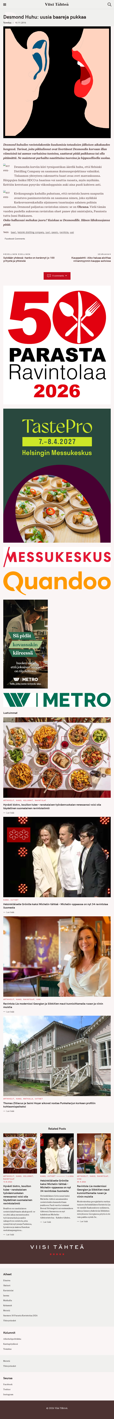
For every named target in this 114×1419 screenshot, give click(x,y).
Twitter (7, 1389)
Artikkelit (8, 800)
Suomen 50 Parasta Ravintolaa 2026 (20, 1315)
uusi (72, 232)
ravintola (64, 232)
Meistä (6, 1310)
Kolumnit (28, 800)
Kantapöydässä (10, 1343)
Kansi (19, 800)
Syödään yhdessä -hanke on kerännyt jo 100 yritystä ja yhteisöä (28, 259)
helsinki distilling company (31, 232)
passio (55, 232)
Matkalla (28, 1099)
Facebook (7, 1384)
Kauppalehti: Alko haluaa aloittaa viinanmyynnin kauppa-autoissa (91, 259)
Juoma (6, 1295)
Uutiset (15, 900)
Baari (13, 232)
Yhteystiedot (9, 1320)
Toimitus (7, 22)
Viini (38, 999)
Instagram (8, 1394)
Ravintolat (40, 800)
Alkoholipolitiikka (12, 1338)
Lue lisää (10, 813)
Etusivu (6, 1280)
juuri (48, 232)
